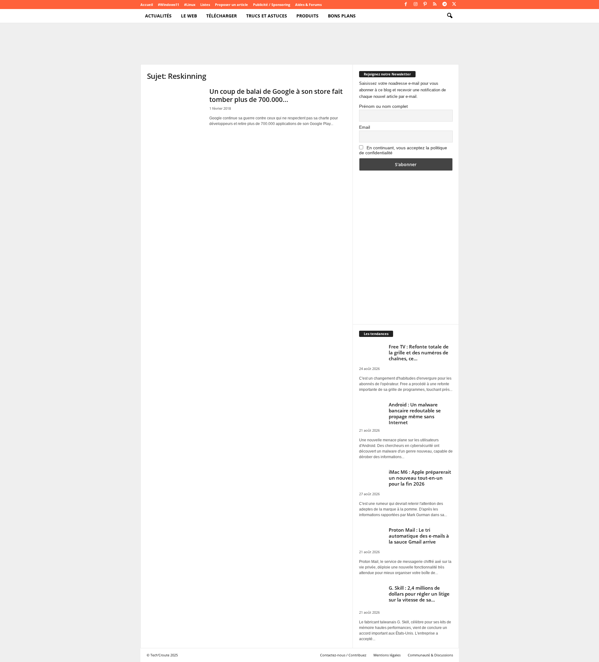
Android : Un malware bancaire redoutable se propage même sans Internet (415, 413)
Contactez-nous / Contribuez (343, 655)
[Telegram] (444, 4)
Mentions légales (387, 655)
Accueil (146, 4)
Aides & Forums (308, 4)
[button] (449, 16)
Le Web (189, 16)
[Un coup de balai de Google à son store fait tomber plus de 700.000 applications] (175, 108)
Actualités (158, 16)
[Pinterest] (425, 4)
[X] (454, 4)
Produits (307, 16)
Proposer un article (231, 4)
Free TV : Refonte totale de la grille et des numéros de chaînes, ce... (419, 352)
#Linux (189, 4)
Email (364, 127)
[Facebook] (406, 4)
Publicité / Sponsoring (271, 4)
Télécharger (221, 16)
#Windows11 (168, 4)
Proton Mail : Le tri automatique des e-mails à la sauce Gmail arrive (419, 536)
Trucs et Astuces (266, 16)
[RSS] (435, 4)
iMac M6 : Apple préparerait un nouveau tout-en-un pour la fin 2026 (420, 478)
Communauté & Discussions (430, 655)
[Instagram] (415, 4)
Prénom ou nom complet (383, 106)
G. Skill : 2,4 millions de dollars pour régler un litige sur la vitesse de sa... (419, 594)
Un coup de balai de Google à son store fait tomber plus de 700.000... (276, 95)
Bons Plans (342, 16)
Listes (205, 4)
